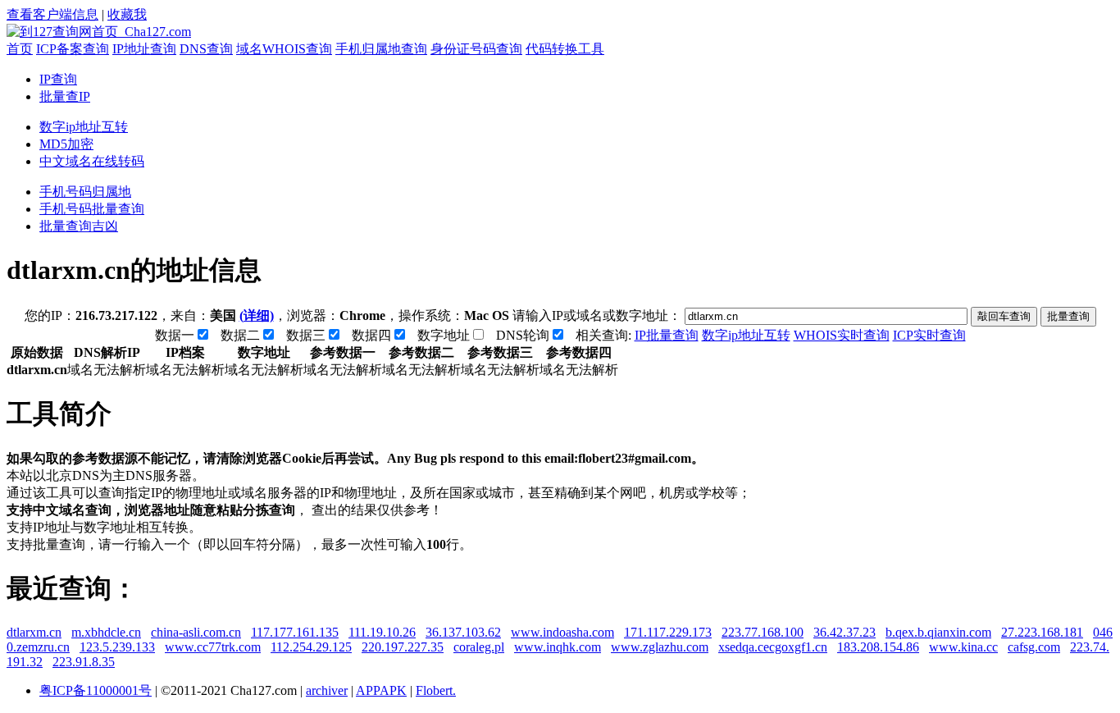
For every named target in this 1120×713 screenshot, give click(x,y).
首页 (20, 49)
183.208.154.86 (878, 647)
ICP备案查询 (72, 49)
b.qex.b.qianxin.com (938, 632)
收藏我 (127, 14)
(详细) (256, 315)
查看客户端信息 (52, 14)
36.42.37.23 (844, 632)
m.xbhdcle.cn (106, 632)
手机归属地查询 (381, 49)
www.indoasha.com (562, 632)
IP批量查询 (667, 335)
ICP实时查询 (929, 335)
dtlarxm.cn (34, 632)
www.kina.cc (963, 647)
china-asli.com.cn (196, 632)
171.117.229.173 (668, 632)
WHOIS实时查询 (842, 335)
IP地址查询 (144, 49)
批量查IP (64, 96)
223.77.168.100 (763, 632)
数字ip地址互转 (83, 127)
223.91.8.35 (83, 662)
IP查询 (58, 79)
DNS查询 (206, 49)
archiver (327, 690)
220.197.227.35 (403, 647)
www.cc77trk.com (213, 647)
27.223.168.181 (1042, 632)
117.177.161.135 (295, 632)
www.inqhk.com (557, 647)
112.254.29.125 (311, 647)
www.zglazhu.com (659, 647)
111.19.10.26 (382, 632)
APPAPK (381, 690)
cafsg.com (1034, 647)
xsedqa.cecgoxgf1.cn (772, 647)
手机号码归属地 (85, 192)
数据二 (240, 335)
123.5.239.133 (117, 647)
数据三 (306, 335)
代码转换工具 (565, 49)
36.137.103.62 (463, 632)
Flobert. (436, 690)
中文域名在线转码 (91, 161)
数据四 (371, 335)
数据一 (174, 335)
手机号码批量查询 (91, 209)
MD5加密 (66, 144)
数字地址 (443, 335)
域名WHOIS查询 (284, 49)
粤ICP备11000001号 (95, 690)
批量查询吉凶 (78, 226)
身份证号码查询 (476, 49)
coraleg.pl (478, 647)
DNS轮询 (522, 335)
